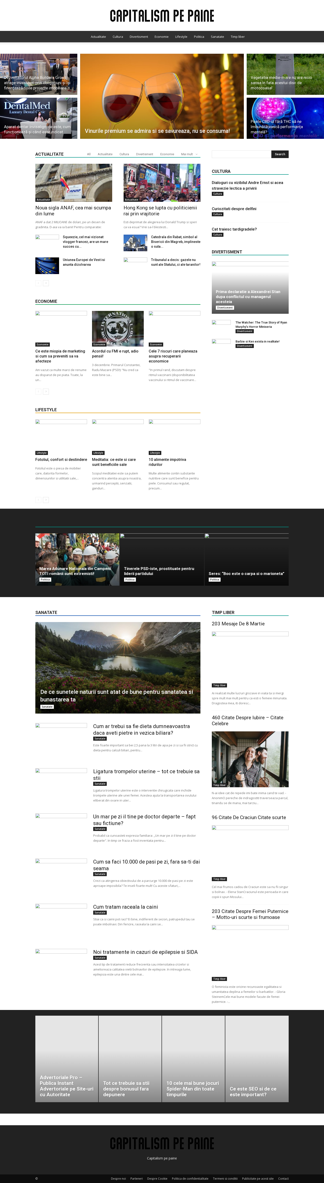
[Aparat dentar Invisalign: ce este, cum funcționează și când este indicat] (38, 119)
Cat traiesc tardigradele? (234, 229)
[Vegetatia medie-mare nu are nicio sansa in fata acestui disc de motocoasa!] (285, 73)
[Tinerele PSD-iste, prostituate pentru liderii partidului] (162, 559)
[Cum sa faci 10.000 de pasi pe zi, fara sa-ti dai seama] (61, 876)
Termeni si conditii (225, 1179)
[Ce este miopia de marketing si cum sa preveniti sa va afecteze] (61, 329)
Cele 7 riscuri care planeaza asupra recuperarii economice (173, 356)
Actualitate (98, 36)
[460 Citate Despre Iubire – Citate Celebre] (250, 759)
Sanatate (217, 36)
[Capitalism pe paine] (162, 16)
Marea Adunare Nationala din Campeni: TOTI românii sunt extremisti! (75, 571)
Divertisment (139, 36)
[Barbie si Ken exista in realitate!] (221, 346)
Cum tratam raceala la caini (125, 907)
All (89, 154)
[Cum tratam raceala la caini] (61, 921)
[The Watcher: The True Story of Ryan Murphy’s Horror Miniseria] (221, 327)
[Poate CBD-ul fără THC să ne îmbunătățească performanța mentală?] (285, 119)
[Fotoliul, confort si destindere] (61, 437)
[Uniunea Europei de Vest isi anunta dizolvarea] (47, 265)
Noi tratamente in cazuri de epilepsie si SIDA (145, 952)
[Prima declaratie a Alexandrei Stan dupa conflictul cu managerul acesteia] (250, 287)
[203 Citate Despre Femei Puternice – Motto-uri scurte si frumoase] (250, 953)
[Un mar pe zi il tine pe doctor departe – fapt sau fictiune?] (61, 831)
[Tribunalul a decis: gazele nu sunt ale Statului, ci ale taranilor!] (135, 265)
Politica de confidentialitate (190, 1179)
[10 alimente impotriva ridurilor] (174, 437)
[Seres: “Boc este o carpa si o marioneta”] (247, 559)
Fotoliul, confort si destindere (61, 459)
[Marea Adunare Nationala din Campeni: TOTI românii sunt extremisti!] (77, 559)
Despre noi (118, 1179)
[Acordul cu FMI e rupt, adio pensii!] (118, 329)
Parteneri (136, 1179)
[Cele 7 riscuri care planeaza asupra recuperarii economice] (174, 329)
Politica (199, 36)
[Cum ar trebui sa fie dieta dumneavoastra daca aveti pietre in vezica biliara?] (61, 741)
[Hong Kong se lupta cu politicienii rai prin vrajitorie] (162, 183)
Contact (283, 1179)
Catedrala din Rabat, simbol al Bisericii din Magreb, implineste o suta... (175, 241)
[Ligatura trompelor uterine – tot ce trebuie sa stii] (61, 786)
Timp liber (238, 36)
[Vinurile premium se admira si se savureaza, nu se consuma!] (162, 96)
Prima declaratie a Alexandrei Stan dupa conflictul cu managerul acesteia (248, 296)
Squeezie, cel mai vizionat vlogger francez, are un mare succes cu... (85, 241)
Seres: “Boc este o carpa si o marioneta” (246, 573)
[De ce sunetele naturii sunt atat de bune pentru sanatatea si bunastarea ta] (117, 668)
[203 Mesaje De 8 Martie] (250, 659)
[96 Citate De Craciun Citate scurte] (250, 853)
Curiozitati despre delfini (234, 208)
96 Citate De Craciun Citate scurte (249, 817)
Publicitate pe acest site (258, 1179)
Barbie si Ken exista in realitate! (258, 341)
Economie (162, 36)
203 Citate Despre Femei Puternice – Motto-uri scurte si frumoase (250, 914)
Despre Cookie (157, 1179)
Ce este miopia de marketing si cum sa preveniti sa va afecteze (60, 356)
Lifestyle (181, 36)
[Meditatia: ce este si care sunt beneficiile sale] (118, 437)
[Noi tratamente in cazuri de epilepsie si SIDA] (61, 967)
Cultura (118, 36)
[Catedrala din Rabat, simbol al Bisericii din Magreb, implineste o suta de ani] (135, 243)
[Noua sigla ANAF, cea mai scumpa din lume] (73, 183)
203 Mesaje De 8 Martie (238, 624)
